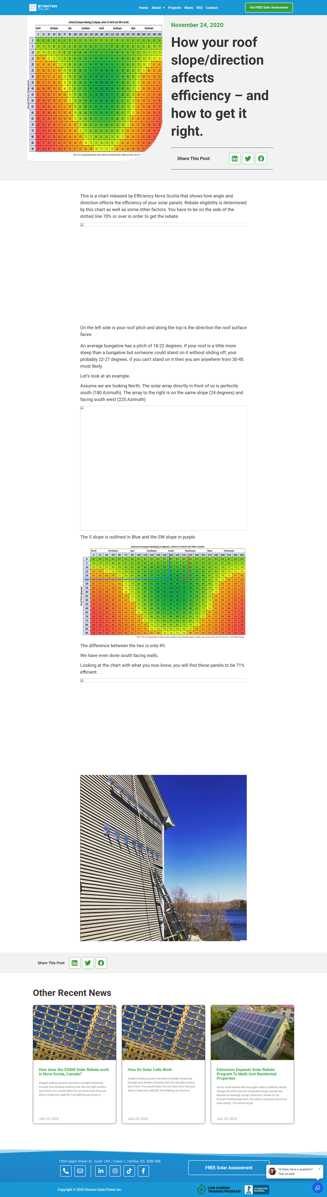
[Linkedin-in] (101, 1171)
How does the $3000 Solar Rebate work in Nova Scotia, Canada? (74, 1071)
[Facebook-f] (143, 1171)
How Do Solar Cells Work (150, 1069)
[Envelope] (80, 1171)
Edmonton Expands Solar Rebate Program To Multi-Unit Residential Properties (246, 1074)
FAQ (199, 8)
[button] (235, 158)
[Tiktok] (129, 1171)
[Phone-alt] (66, 1171)
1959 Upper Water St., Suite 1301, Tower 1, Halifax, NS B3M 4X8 (109, 1161)
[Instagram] (115, 1171)
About (156, 8)
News (189, 8)
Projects (174, 8)
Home (143, 8)
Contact (212, 8)
